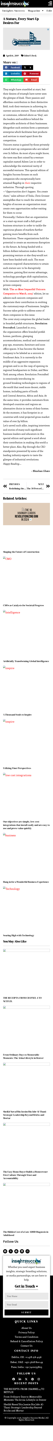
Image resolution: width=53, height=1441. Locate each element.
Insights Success (14, 10)
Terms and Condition (26, 1336)
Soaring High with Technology (18, 935)
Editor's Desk (30, 55)
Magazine (34, 10)
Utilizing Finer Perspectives (17, 768)
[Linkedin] (22, 1251)
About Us (26, 1327)
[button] (50, 3)
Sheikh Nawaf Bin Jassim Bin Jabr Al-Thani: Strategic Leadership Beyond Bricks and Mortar (24, 1115)
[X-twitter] (11, 1251)
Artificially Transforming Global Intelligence (26, 661)
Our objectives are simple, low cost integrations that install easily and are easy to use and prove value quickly (26, 825)
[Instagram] (27, 1251)
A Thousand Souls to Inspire (17, 714)
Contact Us (26, 1345)
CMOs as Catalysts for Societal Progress (23, 605)
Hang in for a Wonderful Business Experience (26, 881)
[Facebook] (5, 1251)
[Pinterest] (16, 1251)
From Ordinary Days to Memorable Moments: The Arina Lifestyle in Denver (23, 1056)
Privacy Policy (26, 1332)
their (27, 182)
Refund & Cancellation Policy (26, 1341)
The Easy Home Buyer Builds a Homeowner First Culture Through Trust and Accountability (25, 1175)
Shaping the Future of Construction (21, 551)
